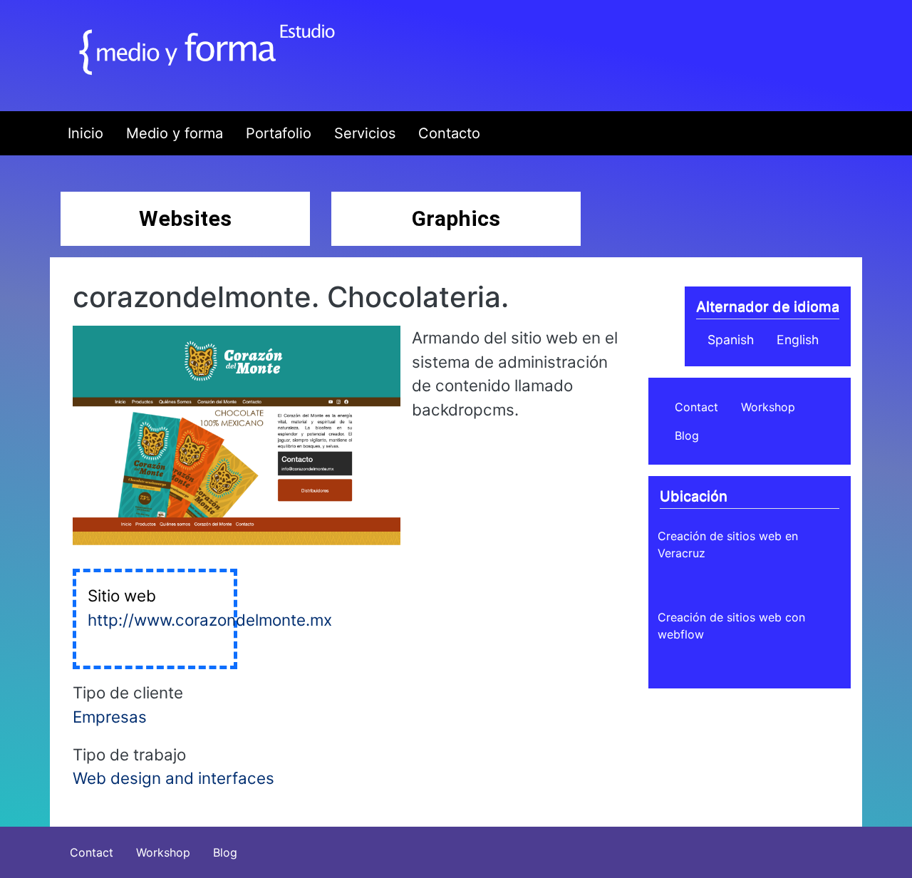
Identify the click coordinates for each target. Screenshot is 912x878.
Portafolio (278, 133)
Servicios (364, 133)
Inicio (85, 133)
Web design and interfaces (173, 777)
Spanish (731, 339)
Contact (696, 407)
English (798, 339)
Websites (185, 218)
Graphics (456, 218)
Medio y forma (174, 133)
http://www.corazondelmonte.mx (210, 619)
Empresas (110, 716)
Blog (687, 435)
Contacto (449, 133)
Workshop (768, 407)
